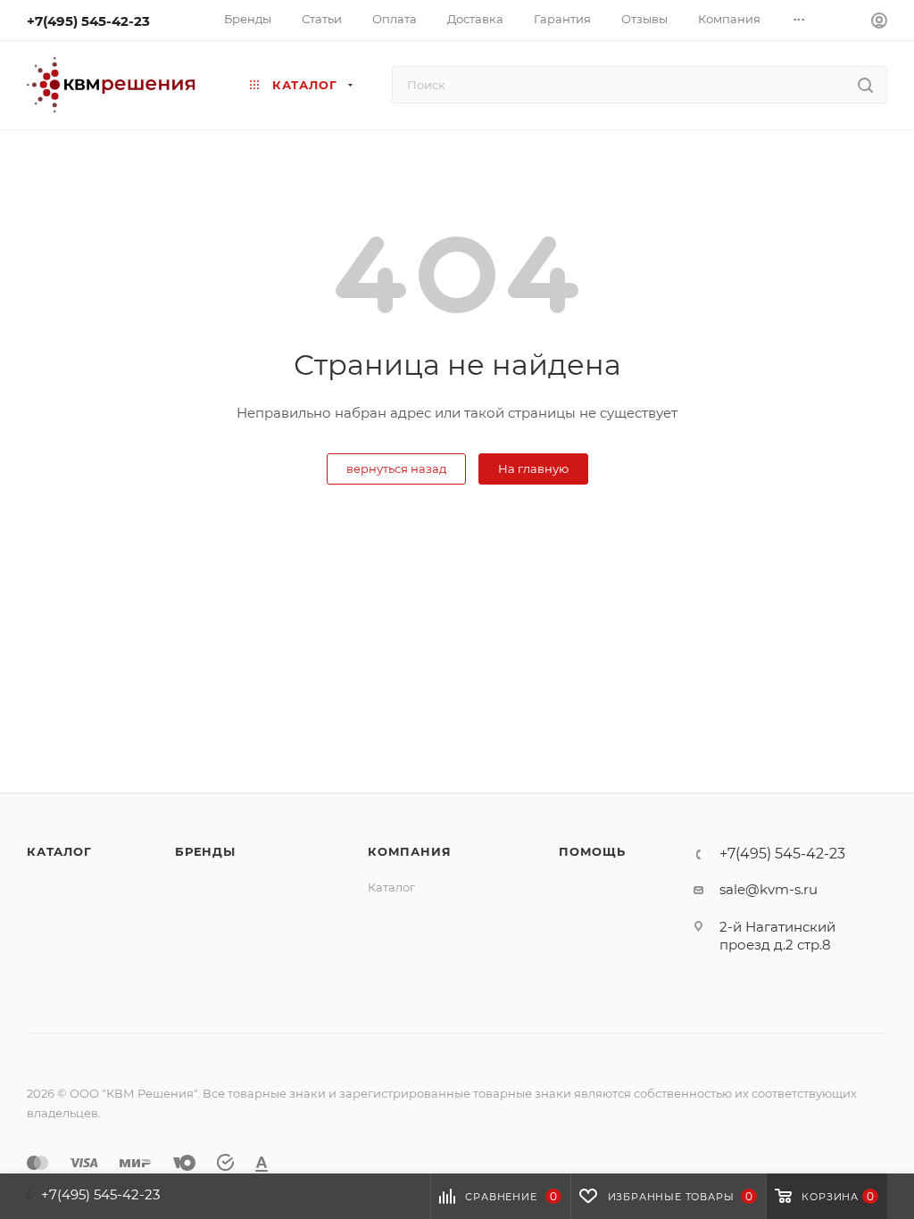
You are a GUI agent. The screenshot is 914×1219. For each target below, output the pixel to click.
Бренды (205, 851)
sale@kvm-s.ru (768, 889)
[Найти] (865, 85)
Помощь (592, 851)
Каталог (59, 851)
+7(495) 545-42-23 (88, 20)
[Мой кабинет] (879, 23)
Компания (409, 851)
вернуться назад (396, 468)
